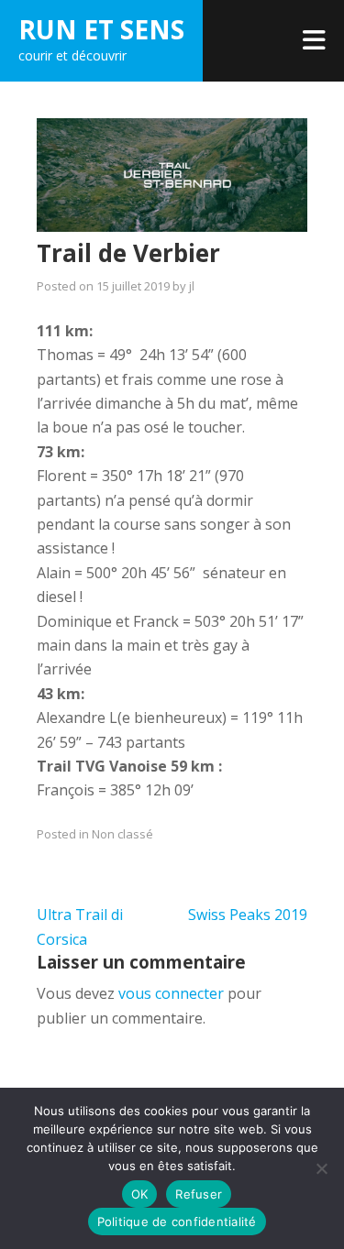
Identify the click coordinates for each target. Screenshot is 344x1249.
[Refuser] (321, 1168)
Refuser (198, 1194)
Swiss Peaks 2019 (247, 914)
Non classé (122, 834)
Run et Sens (101, 29)
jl (191, 286)
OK (140, 1194)
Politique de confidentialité (177, 1221)
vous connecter (171, 993)
